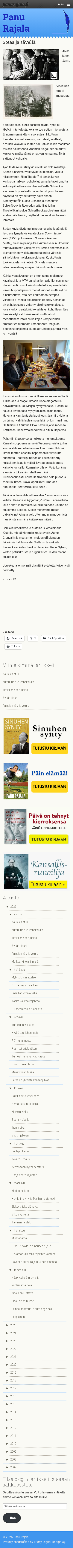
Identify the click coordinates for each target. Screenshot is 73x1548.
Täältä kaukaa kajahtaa (26, 1001)
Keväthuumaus (21, 1159)
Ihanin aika (18, 1127)
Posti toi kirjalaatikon (24, 1048)
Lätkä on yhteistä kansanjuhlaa (30, 1080)
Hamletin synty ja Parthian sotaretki (33, 1198)
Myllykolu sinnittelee (24, 977)
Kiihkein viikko (20, 1112)
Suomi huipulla (20, 1119)
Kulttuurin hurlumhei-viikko (18, 682)
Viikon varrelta (20, 1214)
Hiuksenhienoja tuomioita (27, 1009)
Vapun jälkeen (20, 1135)
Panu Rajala (16, 22)
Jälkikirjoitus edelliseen (25, 1096)
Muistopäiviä (19, 1238)
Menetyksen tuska (23, 1072)
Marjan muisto (20, 1191)
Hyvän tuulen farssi (23, 1064)
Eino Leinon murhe (23, 1301)
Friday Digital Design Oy (49, 1542)
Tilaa (12, 1518)
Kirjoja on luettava (22, 1293)
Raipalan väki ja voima (16, 705)
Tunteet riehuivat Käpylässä (28, 1056)
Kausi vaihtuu (11, 674)
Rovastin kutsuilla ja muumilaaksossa (34, 1262)
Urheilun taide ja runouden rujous (31, 1246)
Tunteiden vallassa (23, 1025)
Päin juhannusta (21, 1040)
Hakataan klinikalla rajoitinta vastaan (34, 1254)
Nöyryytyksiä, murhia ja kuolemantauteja (25, 1281)
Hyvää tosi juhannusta (25, 1033)
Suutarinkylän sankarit (25, 985)
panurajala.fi (15, 4)
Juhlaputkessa (21, 1151)
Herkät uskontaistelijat (25, 1104)
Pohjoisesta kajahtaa (24, 1175)
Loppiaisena (19, 1317)
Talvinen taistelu (21, 1222)
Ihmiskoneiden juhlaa (15, 690)
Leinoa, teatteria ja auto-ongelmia (32, 1309)
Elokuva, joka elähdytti (25, 1206)
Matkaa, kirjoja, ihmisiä (25, 961)
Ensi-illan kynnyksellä (24, 993)
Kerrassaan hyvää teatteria (28, 1167)
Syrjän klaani (10, 698)
